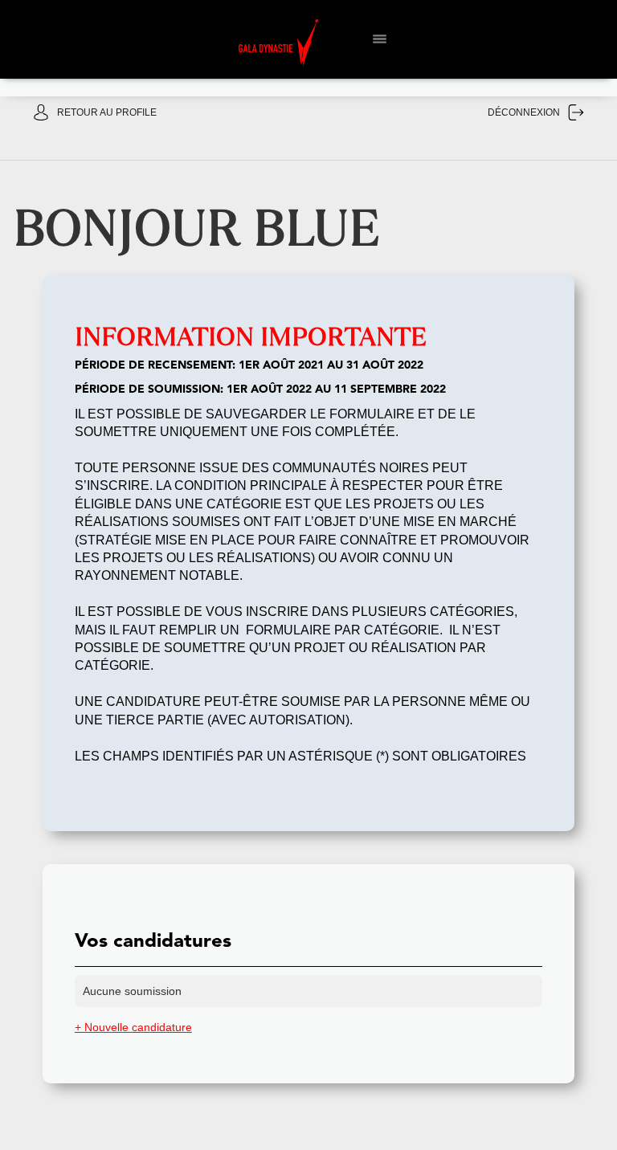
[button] (373, 36)
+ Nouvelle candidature (133, 1027)
